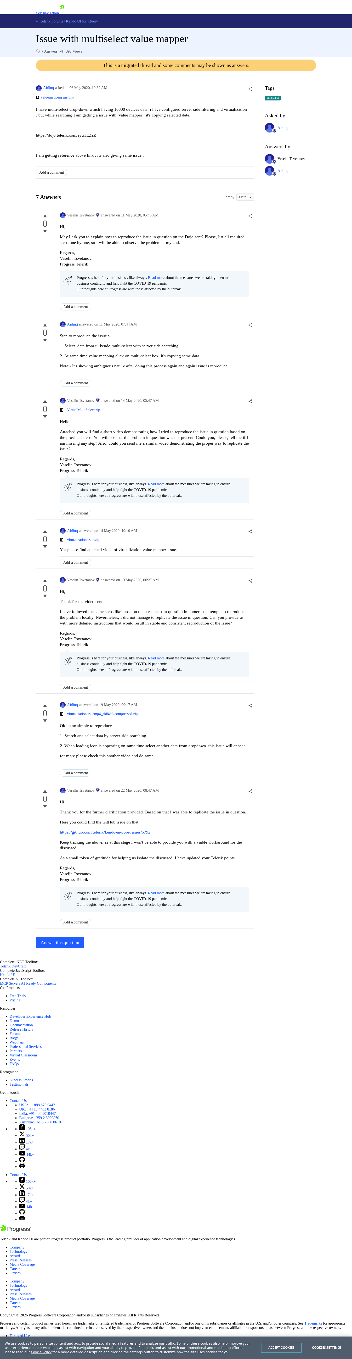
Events (15, 1059)
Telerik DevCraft (13, 966)
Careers (15, 1269)
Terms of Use (20, 1336)
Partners (16, 1051)
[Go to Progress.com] (15, 1231)
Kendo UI (7, 975)
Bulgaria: (39, 1118)
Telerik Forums (51, 21)
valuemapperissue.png (57, 97)
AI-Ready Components (38, 983)
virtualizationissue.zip (83, 540)
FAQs (14, 1064)
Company (17, 1247)
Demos (15, 1021)
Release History (22, 1029)
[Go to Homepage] (62, 13)
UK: (37, 1109)
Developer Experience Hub (30, 1016)
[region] (176, 1348)
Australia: (40, 1122)
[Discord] (22, 1167)
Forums (15, 1034)
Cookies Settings (326, 1347)
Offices (15, 1273)
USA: (37, 1105)
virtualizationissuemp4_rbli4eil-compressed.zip (102, 714)
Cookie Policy (41, 1352)
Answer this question (60, 942)
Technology (19, 1251)
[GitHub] (22, 1161)
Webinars (17, 1042)
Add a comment (51, 172)
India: (37, 1113)
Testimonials (19, 1084)
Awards (15, 1256)
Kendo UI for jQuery (82, 21)
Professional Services (26, 1046)
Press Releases (21, 1260)
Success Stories (21, 1080)
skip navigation (47, 13)
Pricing (15, 1000)
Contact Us (18, 1101)
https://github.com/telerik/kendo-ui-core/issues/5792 (105, 832)
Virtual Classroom (23, 1055)
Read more (156, 278)
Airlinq (48, 88)
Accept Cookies (281, 1347)
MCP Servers (10, 983)
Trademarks (313, 1323)
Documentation (21, 1025)
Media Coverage (22, 1264)
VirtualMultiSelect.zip (83, 410)
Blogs (14, 1038)
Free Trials (18, 996)
